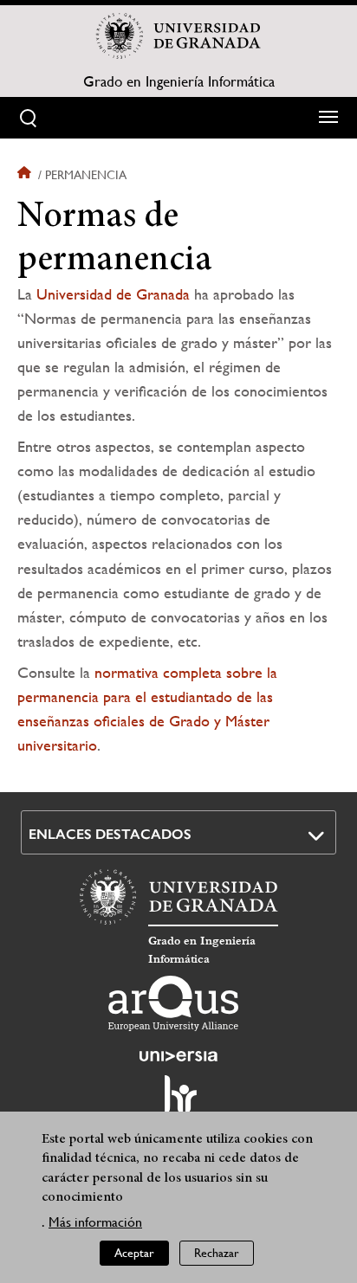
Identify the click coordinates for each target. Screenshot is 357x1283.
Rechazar (216, 1253)
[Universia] (178, 1056)
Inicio (26, 175)
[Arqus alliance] (173, 1003)
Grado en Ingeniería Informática (179, 81)
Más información (95, 1222)
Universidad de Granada (113, 294)
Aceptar (134, 1253)
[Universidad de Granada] (178, 35)
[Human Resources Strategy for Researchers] (178, 1102)
